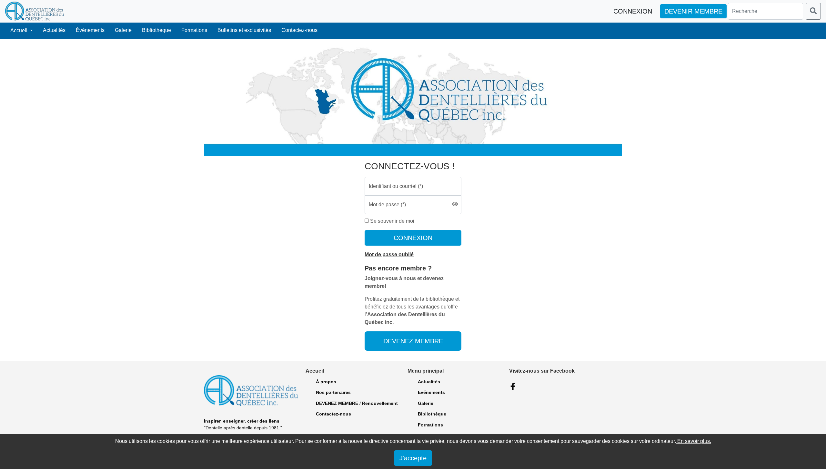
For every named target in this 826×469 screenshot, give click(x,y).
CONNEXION (413, 237)
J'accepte (413, 458)
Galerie (123, 30)
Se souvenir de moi (391, 221)
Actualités (54, 30)
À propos (326, 381)
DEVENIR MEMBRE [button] (693, 11)
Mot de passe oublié (389, 254)
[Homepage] (34, 11)
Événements (90, 30)
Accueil (19, 30)
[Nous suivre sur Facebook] (513, 386)
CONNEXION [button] (632, 11)
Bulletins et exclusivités (244, 30)
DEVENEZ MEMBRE (413, 341)
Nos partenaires (333, 392)
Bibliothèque (156, 30)
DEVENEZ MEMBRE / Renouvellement (357, 403)
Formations (194, 30)
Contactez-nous (299, 30)
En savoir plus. (693, 441)
